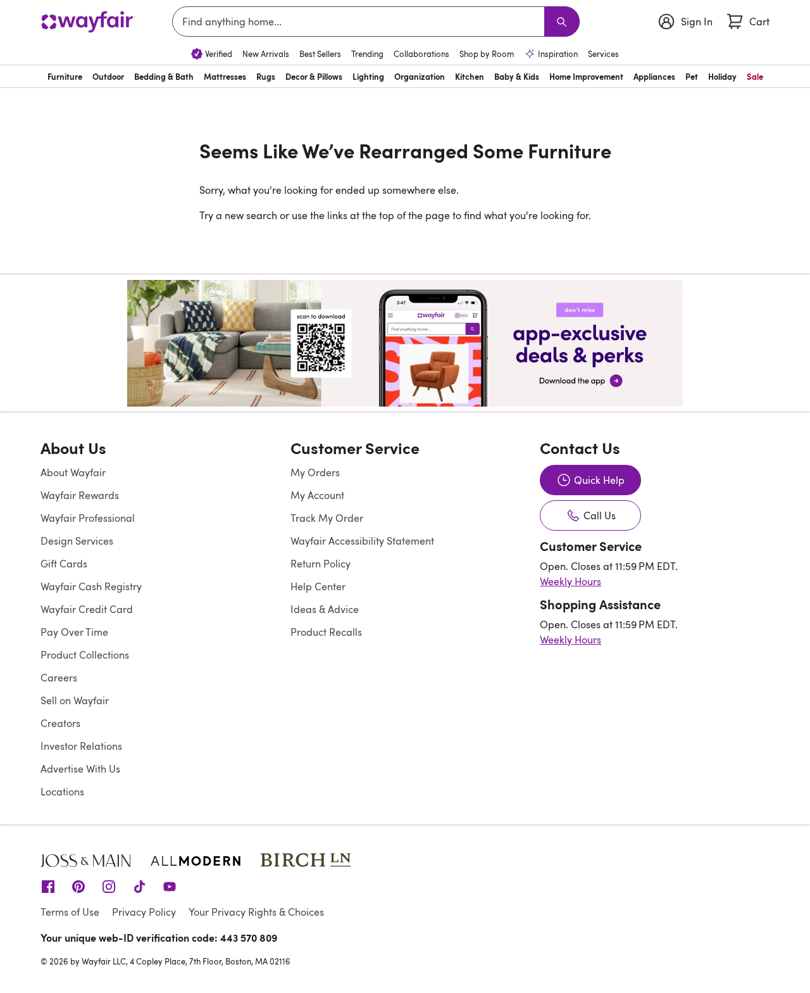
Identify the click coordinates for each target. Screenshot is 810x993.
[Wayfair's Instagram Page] (108, 885)
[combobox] (360, 21)
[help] (776, 959)
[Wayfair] (87, 22)
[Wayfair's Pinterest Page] (78, 885)
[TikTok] (139, 885)
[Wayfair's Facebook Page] (48, 885)
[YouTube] (169, 885)
